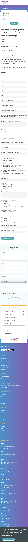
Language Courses (5, 365)
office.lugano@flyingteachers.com (8, 501)
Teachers (3, 363)
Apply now (14, 23)
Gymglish (3, 419)
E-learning (3, 416)
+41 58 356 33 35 (5, 518)
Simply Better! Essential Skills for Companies (10, 385)
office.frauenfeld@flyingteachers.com (9, 516)
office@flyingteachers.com (6, 524)
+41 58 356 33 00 (5, 471)
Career (2, 430)
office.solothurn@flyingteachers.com (9, 477)
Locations (3, 434)
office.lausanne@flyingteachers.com (9, 462)
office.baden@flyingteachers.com (8, 485)
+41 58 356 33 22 (5, 495)
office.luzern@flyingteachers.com (8, 470)
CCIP (2, 401)
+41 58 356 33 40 (5, 487)
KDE (2, 398)
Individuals (3, 358)
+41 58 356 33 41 (5, 510)
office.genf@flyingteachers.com (8, 493)
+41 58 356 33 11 (5, 448)
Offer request (4, 387)
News (2, 428)
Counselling (3, 378)
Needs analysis (4, 414)
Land (2, 279)
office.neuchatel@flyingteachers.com (9, 509)
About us (3, 426)
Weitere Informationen (7, 535)
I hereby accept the (9, 293)
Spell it (2, 412)
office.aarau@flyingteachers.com (8, 446)
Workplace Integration (5, 383)
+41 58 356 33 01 (5, 456)
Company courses (5, 376)
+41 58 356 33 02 (5, 463)
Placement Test (4, 369)
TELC (2, 396)
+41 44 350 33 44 (5, 526)
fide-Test (3, 403)
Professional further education (7, 381)
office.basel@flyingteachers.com (8, 454)
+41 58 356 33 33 (5, 502)
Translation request (5, 432)
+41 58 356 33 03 (5, 479)
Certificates (3, 394)
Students (3, 360)
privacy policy (12, 293)
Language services (5, 367)
